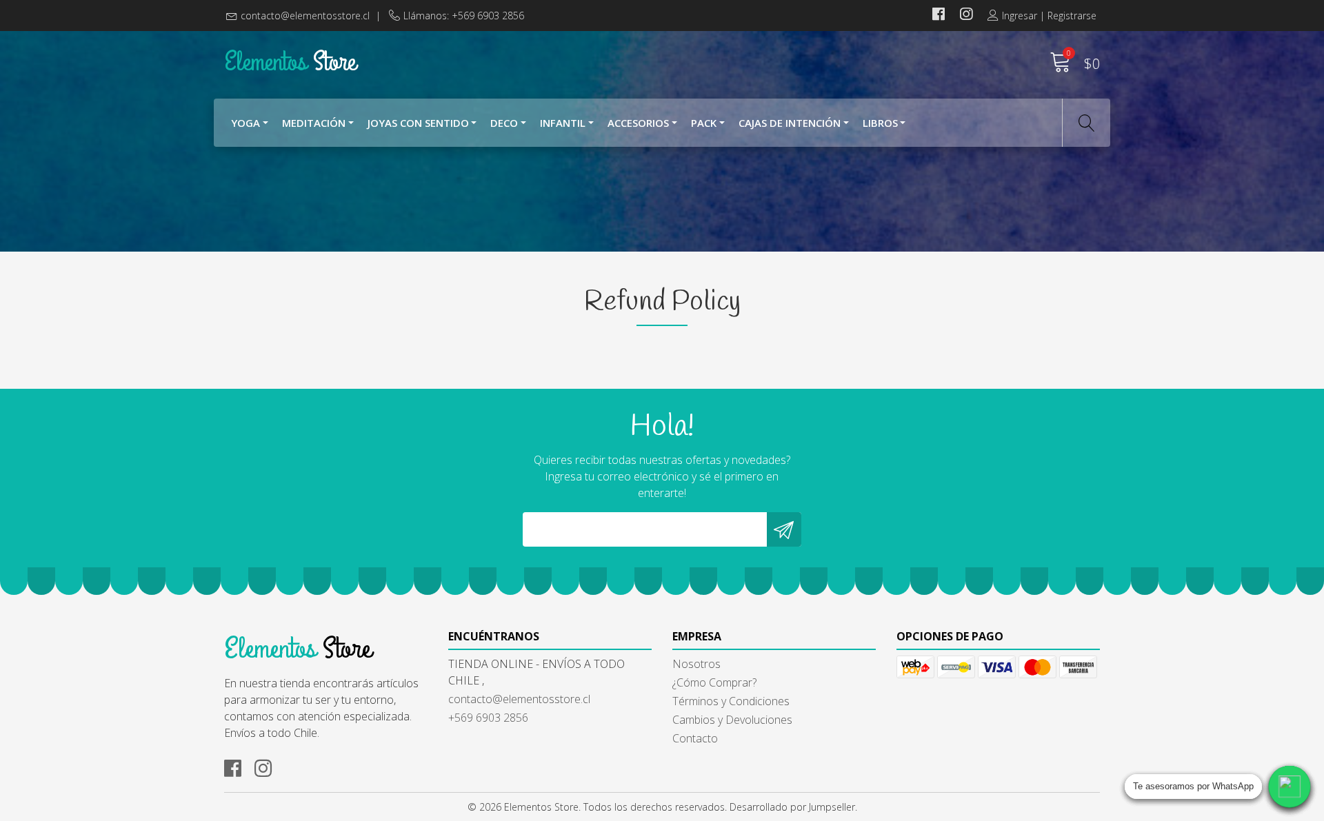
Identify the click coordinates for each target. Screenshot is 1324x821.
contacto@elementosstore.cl (305, 15)
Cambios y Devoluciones (732, 719)
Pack (703, 123)
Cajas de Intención (790, 123)
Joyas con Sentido (418, 123)
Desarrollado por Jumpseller (792, 806)
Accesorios (638, 123)
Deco (504, 123)
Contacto (695, 738)
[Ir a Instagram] (966, 15)
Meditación (313, 123)
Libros (880, 123)
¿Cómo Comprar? (714, 682)
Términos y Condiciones (731, 701)
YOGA (245, 123)
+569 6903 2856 (488, 717)
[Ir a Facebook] (938, 15)
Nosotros (696, 663)
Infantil (562, 123)
